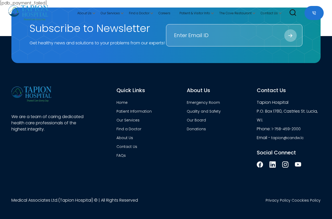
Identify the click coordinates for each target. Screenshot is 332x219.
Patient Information (134, 111)
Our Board (196, 120)
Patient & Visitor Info (194, 13)
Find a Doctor (139, 13)
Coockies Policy (306, 200)
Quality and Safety (204, 111)
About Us (84, 13)
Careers (164, 13)
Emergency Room (203, 102)
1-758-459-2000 (286, 129)
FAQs (121, 155)
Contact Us (269, 13)
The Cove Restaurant (235, 13)
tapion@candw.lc (287, 137)
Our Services (110, 13)
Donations (196, 129)
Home (122, 102)
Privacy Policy (278, 200)
